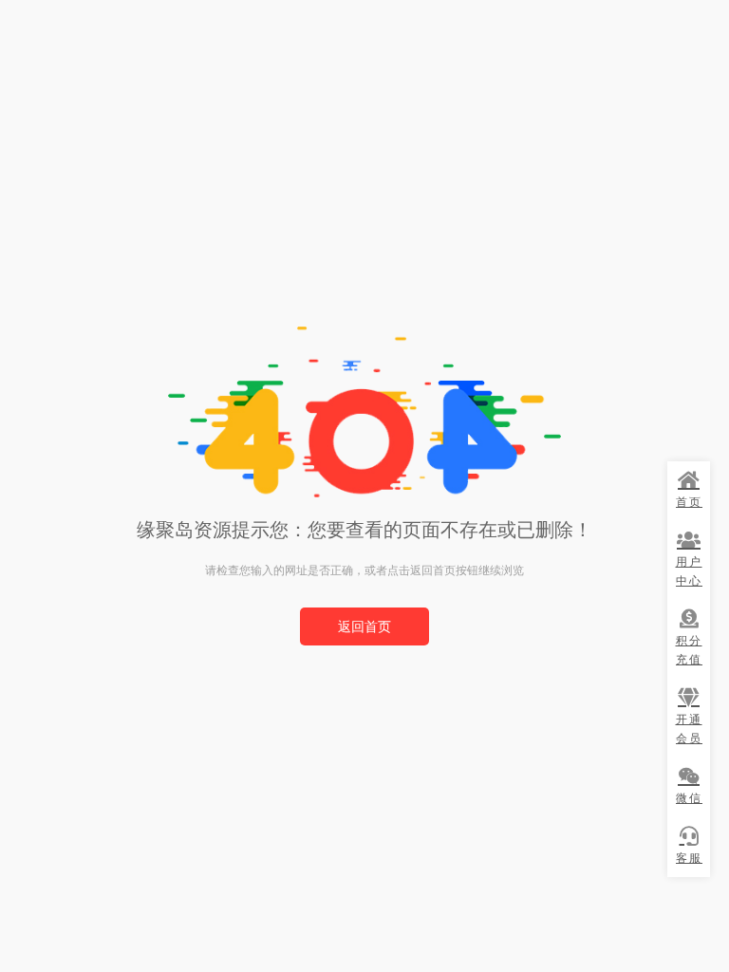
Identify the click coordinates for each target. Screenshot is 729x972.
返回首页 (364, 626)
